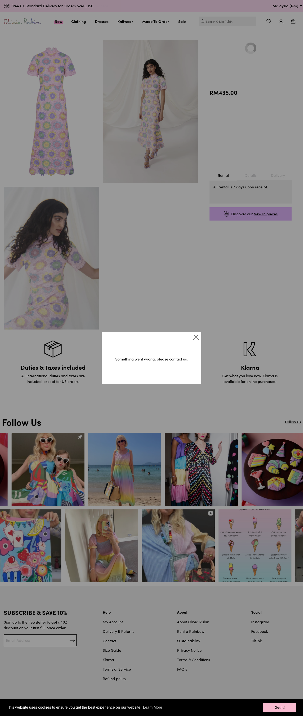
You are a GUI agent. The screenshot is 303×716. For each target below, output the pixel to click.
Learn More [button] (152, 707)
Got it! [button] (280, 707)
